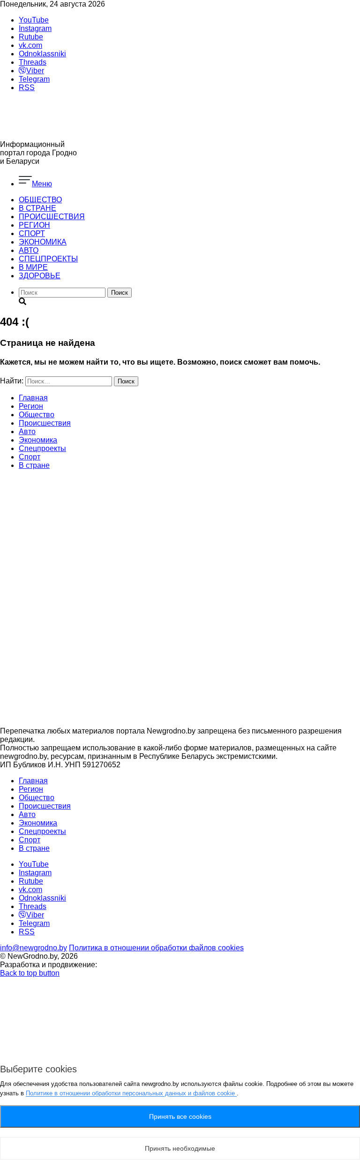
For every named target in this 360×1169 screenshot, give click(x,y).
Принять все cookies (180, 1116)
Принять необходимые (180, 1148)
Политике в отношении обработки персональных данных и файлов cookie (131, 1093)
